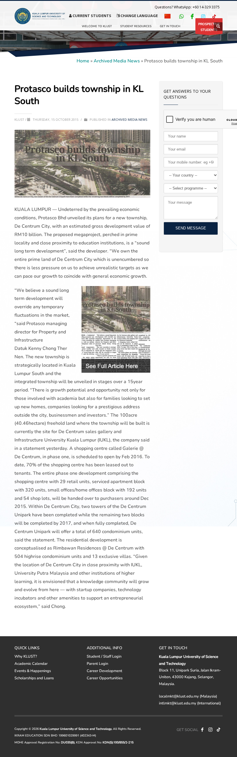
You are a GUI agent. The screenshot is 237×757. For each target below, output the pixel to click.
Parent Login (97, 663)
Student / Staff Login (104, 656)
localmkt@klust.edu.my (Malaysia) (188, 696)
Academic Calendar (31, 663)
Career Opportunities (105, 678)
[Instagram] (203, 16)
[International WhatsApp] (181, 16)
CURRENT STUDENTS (91, 15)
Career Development (104, 670)
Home (83, 60)
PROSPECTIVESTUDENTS (209, 26)
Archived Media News (117, 60)
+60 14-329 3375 (206, 7)
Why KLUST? (25, 656)
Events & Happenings (32, 670)
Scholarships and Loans (34, 678)
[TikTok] (214, 16)
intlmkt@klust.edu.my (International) (190, 703)
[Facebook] (192, 16)
